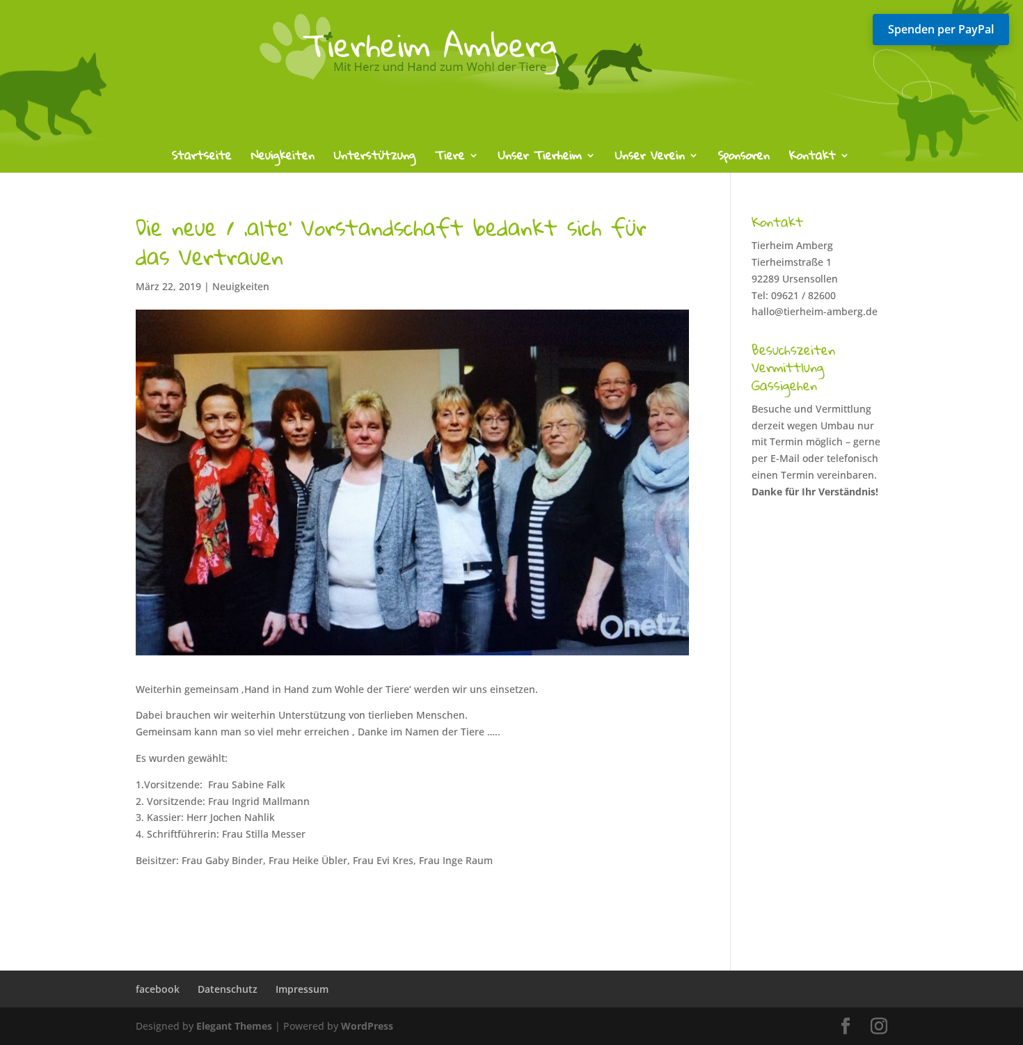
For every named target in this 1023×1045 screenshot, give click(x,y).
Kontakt (812, 158)
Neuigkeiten (283, 158)
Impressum (302, 989)
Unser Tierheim (540, 158)
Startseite (202, 158)
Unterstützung (374, 158)
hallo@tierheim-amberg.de (815, 311)
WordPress (367, 1025)
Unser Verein (650, 158)
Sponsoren (744, 158)
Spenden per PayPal (941, 29)
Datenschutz (227, 989)
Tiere (450, 158)
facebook (158, 989)
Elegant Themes (234, 1025)
